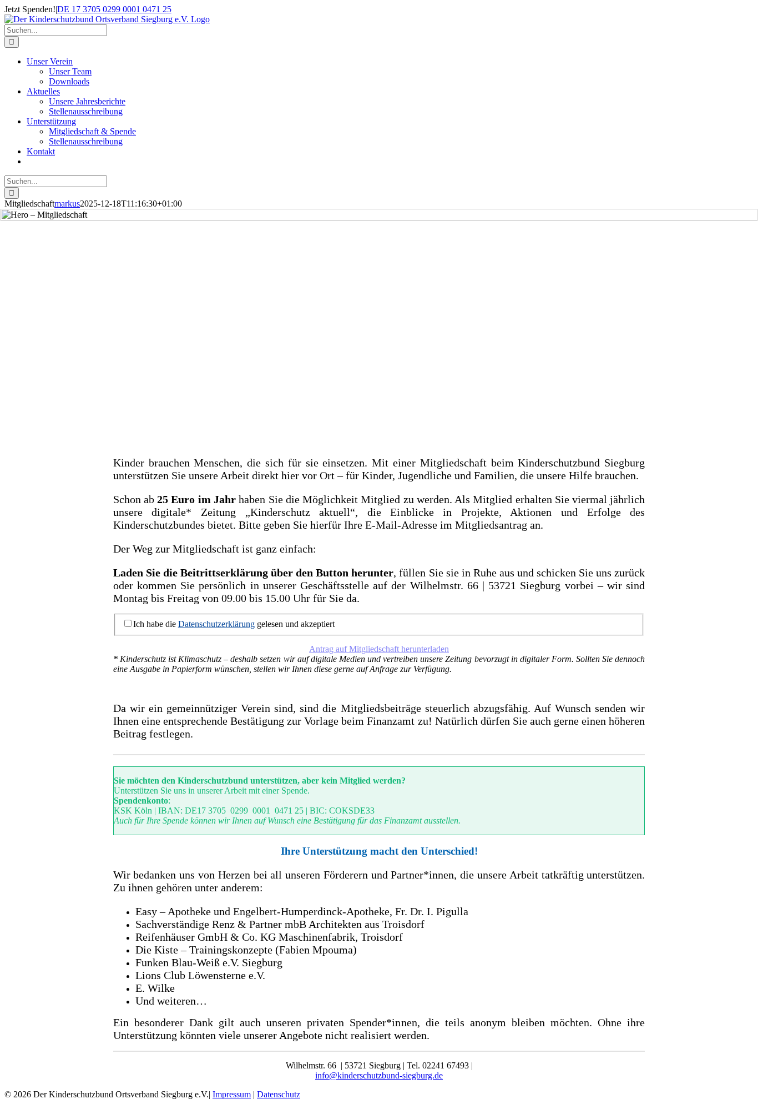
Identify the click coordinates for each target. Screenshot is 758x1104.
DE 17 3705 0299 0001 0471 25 (114, 9)
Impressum (232, 1094)
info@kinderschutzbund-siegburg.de (379, 1075)
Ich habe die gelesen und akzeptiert (234, 624)
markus (67, 203)
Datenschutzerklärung (216, 624)
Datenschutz (278, 1094)
